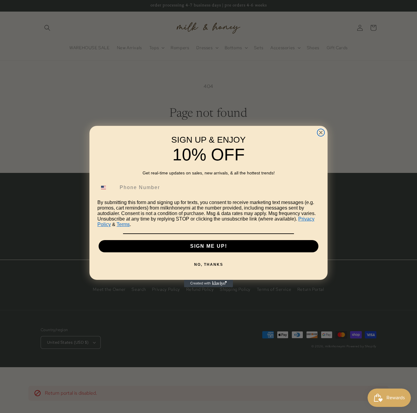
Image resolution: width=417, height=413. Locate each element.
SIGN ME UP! (208, 246)
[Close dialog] (321, 132)
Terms (123, 224)
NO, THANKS (208, 264)
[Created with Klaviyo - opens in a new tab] (208, 283)
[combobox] (107, 187)
